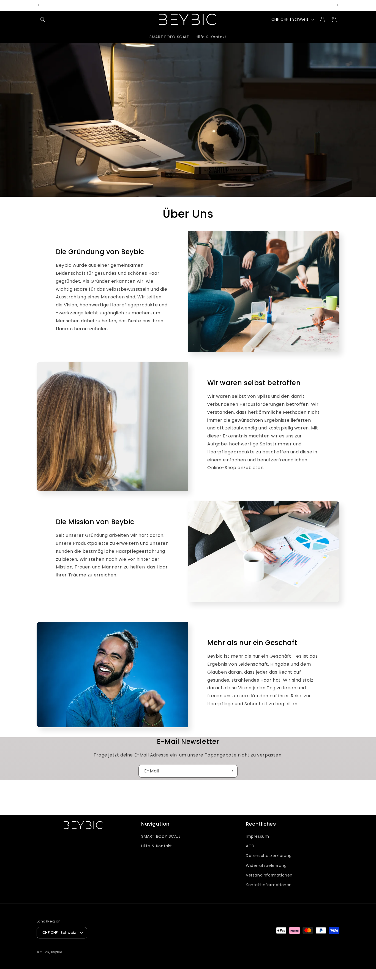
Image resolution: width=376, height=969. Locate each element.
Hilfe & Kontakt (156, 846)
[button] (43, 19)
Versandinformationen (269, 875)
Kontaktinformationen (269, 885)
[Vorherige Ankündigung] (38, 5)
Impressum (257, 836)
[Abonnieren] (231, 771)
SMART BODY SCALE (161, 836)
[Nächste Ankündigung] (337, 5)
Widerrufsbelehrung (266, 865)
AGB (250, 846)
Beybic (56, 952)
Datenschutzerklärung (269, 855)
